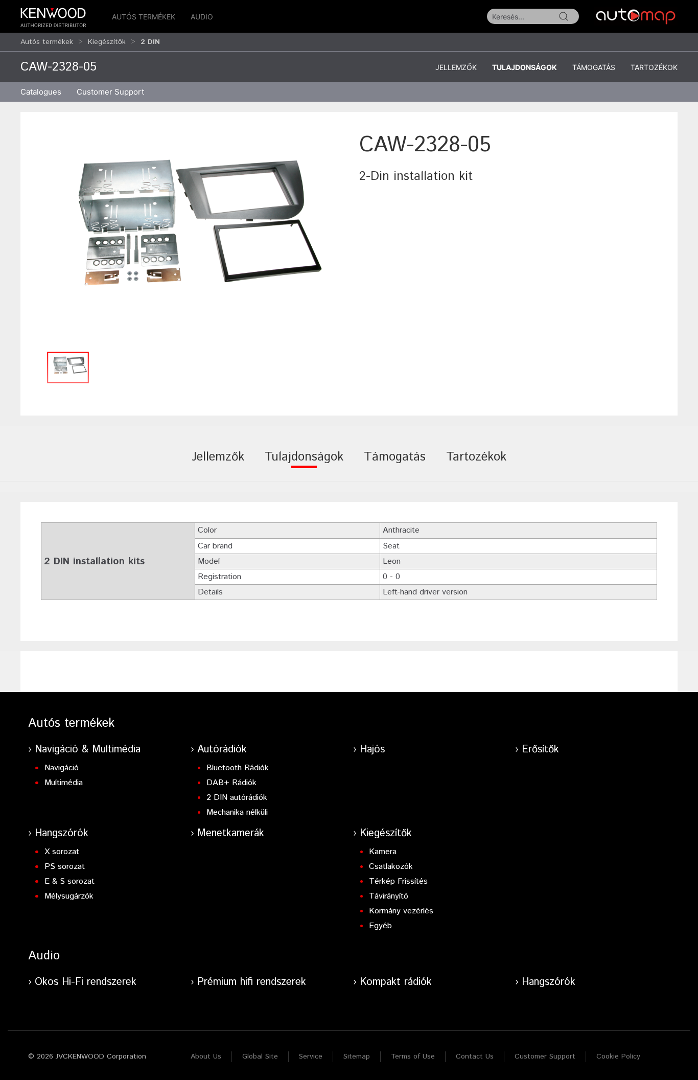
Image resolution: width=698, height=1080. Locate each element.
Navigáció (61, 768)
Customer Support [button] (110, 92)
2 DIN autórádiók (236, 797)
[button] (185, 238)
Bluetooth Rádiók (237, 768)
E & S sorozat (69, 881)
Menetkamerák (230, 833)
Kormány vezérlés (401, 911)
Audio (202, 16)
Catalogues (40, 92)
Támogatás (593, 67)
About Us (206, 1056)
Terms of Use (413, 1056)
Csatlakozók (391, 866)
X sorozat (61, 852)
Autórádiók (222, 749)
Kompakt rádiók (396, 982)
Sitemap (356, 1056)
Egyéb (380, 926)
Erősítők (540, 749)
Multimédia (63, 783)
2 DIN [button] (150, 42)
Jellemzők (456, 67)
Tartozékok (654, 67)
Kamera (383, 852)
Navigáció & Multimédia (88, 749)
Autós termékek (143, 16)
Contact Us (475, 1056)
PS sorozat (64, 866)
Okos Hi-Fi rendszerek (85, 982)
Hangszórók (61, 833)
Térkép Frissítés (398, 881)
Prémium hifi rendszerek (251, 982)
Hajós (372, 749)
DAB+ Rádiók (231, 783)
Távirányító (388, 896)
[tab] (218, 464)
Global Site (260, 1056)
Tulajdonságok (524, 67)
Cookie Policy (618, 1056)
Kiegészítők (107, 42)
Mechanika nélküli (237, 812)
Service (310, 1056)
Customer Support (545, 1056)
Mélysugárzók (69, 896)
